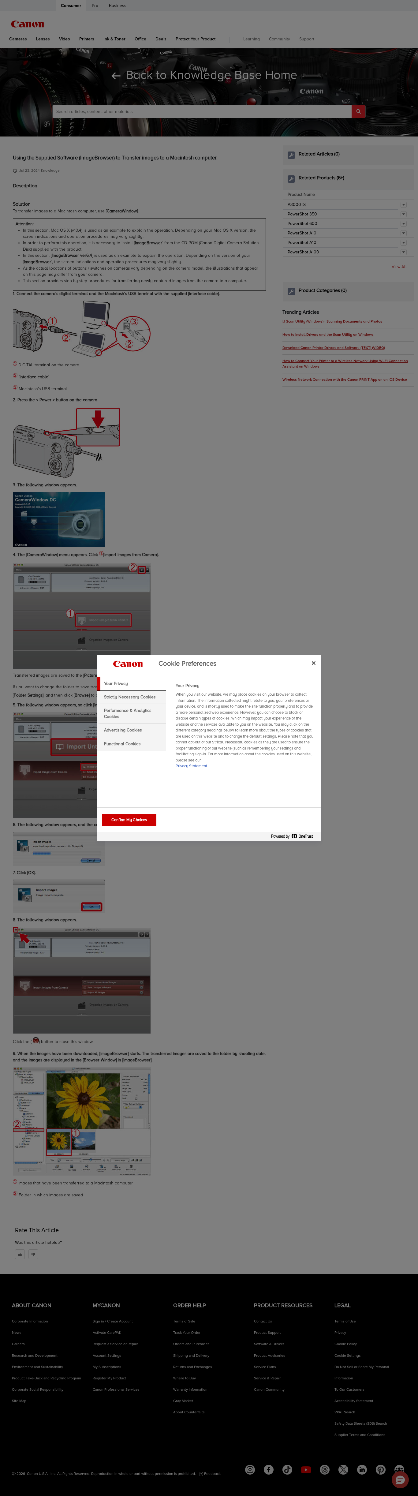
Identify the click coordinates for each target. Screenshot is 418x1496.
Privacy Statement (191, 766)
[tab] (131, 683)
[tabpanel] (246, 727)
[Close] (313, 663)
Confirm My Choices (129, 819)
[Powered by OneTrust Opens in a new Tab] (294, 837)
